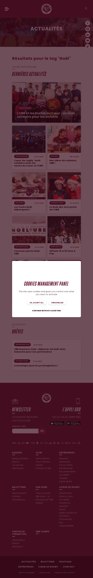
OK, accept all (37, 303)
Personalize (57, 303)
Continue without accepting (46, 311)
